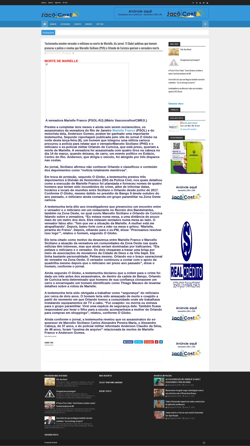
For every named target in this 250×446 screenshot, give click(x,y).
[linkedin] (200, 2)
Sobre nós (58, 3)
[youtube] (207, 2)
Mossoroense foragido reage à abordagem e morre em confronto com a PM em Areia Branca (185, 392)
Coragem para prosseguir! (190, 59)
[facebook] (193, 2)
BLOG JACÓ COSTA (190, 123)
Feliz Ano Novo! (185, 49)
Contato (50, 3)
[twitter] (203, 2)
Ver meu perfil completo (188, 129)
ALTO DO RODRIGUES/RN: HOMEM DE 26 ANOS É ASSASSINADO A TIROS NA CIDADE (183, 381)
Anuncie (43, 3)
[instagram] (196, 2)
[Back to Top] (204, 442)
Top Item (65, 3)
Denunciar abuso (175, 103)
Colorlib (54, 442)
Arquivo (88, 24)
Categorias (65, 24)
